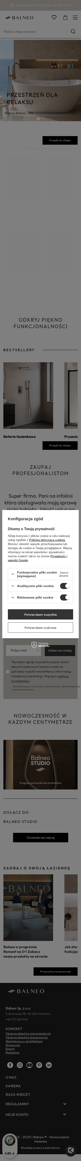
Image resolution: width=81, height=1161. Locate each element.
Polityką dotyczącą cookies (47, 539)
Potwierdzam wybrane (40, 627)
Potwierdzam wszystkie (40, 614)
